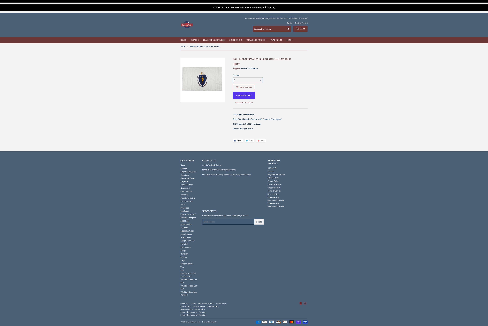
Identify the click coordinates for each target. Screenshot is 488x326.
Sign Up (259, 222)
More (288, 40)
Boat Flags (184, 208)
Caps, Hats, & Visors (188, 214)
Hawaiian (184, 254)
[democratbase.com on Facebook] (300, 304)
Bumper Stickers (186, 264)
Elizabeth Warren (187, 231)
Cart (302, 29)
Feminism (184, 244)
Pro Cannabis (185, 247)
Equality (183, 257)
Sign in (289, 23)
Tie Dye (183, 251)
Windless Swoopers (188, 218)
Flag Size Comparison (214, 40)
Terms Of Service (274, 184)
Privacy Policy (273, 181)
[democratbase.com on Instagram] (305, 304)
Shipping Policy (274, 188)
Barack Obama (186, 234)
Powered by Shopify (209, 322)
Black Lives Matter (187, 198)
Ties (182, 267)
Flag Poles (276, 40)
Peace (182, 205)
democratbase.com (193, 322)
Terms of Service (274, 191)
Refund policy (273, 194)
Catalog (194, 40)
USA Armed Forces (255, 40)
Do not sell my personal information (193, 312)
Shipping (236, 68)
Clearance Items (186, 185)
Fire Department (186, 201)
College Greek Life (187, 241)
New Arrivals (185, 188)
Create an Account (301, 23)
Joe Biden (184, 228)
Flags (182, 260)
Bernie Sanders (186, 224)
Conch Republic (186, 191)
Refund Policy (273, 178)
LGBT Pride (184, 221)
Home (183, 40)
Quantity (236, 75)
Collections (235, 40)
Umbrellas (184, 195)
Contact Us (272, 168)
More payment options (244, 102)
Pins (182, 270)
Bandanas (184, 211)
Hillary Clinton (185, 237)
